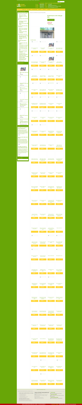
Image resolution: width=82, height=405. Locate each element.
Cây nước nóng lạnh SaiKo (59, 104)
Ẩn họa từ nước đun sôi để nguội (43, 200)
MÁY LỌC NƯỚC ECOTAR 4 (43, 48)
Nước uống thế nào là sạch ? (34, 367)
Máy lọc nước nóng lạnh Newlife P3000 (34, 131)
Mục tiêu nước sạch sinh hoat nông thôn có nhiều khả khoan (43, 298)
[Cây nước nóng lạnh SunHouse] (51, 100)
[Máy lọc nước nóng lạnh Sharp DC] (42, 127)
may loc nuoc (39, 389)
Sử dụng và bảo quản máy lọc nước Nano (43, 256)
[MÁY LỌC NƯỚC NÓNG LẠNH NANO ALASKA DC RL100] (59, 238)
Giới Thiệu (29, 9)
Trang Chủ (24, 9)
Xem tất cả (19, 156)
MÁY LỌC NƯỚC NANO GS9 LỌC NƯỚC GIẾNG (59, 48)
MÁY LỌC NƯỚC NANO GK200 (51, 242)
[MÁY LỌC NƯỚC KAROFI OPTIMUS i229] (59, 58)
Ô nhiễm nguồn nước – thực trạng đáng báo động (51, 367)
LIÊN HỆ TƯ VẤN (49, 22)
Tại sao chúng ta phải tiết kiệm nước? (34, 339)
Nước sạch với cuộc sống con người (42, 173)
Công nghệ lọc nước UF (23, 47)
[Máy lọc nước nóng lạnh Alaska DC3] (34, 252)
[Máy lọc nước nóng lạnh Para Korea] (51, 113)
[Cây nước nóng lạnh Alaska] (42, 113)
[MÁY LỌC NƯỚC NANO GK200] (51, 238)
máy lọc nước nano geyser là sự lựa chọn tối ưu (34, 215)
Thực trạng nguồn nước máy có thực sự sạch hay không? (51, 187)
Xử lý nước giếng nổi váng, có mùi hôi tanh (34, 311)
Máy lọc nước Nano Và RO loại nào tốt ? (35, 200)
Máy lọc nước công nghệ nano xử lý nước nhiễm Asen (34, 187)
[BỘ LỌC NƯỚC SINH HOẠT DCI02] (51, 86)
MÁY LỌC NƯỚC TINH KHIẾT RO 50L (59, 367)
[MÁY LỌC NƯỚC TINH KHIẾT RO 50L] (59, 363)
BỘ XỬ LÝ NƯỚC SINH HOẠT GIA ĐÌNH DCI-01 (43, 90)
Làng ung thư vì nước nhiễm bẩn (51, 173)
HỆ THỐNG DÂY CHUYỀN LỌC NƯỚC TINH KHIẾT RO (23, 128)
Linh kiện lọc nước (21, 61)
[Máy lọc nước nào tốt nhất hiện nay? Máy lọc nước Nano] (34, 237)
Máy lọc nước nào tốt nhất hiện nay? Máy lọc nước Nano (35, 243)
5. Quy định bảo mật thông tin (22, 397)
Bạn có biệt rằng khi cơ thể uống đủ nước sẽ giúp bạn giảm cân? (51, 339)
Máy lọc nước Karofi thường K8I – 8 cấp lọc (51, 76)
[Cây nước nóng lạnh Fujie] (34, 113)
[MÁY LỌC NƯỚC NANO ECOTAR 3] (34, 44)
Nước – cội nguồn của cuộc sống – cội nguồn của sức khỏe (59, 270)
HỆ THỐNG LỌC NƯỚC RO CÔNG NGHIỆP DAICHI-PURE (22, 147)
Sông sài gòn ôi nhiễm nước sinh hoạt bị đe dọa (51, 159)
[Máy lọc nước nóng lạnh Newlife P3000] (34, 127)
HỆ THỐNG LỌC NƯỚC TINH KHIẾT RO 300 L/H (43, 104)
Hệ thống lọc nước (22, 53)
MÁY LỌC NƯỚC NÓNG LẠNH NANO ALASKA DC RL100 (59, 243)
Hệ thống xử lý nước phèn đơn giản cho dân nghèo (43, 270)
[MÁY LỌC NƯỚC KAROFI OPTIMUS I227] (34, 72)
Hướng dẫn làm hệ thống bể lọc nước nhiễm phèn (43, 311)
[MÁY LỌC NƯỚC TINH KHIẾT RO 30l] (42, 363)
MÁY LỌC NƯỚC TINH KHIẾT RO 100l (43, 380)
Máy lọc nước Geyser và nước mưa (59, 173)
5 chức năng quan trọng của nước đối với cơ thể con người (51, 353)
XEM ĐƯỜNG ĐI (49, 23)
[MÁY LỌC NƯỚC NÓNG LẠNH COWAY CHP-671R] (42, 279)
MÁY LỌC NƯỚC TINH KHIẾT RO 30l (43, 367)
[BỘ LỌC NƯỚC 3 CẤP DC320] (34, 86)
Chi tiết (19, 144)
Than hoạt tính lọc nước (59, 255)
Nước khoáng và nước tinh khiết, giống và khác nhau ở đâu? (34, 270)
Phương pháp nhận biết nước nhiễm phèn (34, 353)
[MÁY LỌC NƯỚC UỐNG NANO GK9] (51, 44)
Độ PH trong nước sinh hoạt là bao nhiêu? (43, 325)
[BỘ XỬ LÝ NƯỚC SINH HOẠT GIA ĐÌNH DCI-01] (42, 86)
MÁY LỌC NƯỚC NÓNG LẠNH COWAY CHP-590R (51, 284)
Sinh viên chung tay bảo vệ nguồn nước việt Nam (34, 380)
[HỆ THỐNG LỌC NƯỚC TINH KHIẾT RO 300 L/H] (42, 98)
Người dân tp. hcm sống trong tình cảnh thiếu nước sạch (34, 173)
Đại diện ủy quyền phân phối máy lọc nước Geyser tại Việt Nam (43, 243)
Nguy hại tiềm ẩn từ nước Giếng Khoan (59, 200)
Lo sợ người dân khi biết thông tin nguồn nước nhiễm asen (59, 160)
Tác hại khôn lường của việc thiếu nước (59, 311)
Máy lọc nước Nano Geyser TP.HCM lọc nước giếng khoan (51, 229)
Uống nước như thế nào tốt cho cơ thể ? (34, 145)
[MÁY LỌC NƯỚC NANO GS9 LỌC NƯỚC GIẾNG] (59, 44)
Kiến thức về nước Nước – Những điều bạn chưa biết (51, 381)
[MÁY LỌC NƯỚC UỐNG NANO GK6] (42, 58)
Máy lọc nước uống (22, 14)
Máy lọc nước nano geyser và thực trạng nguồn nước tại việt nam (59, 146)
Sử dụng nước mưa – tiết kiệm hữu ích (34, 325)
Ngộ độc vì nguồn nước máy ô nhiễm (43, 187)
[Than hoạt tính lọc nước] (59, 252)
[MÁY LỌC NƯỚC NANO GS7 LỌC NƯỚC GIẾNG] (34, 58)
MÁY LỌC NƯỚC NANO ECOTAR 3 (34, 48)
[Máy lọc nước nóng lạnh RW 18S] (59, 113)
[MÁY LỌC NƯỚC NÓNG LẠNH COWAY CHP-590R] (51, 279)
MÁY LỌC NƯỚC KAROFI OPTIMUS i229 (59, 62)
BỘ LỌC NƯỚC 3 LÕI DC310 (59, 76)
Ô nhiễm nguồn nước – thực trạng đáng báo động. (35, 298)
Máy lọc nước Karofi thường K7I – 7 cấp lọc (43, 76)
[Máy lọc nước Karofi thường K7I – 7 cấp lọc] (42, 72)
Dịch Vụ (40, 9)
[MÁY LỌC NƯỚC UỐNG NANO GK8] (51, 58)
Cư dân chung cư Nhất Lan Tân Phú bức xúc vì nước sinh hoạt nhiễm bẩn (51, 201)
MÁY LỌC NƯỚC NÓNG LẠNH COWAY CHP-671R (43, 284)
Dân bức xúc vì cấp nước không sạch (51, 297)
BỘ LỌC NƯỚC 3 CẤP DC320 (34, 90)
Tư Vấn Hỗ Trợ (34, 9)
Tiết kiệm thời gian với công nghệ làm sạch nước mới (34, 284)
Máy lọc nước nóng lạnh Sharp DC (43, 131)
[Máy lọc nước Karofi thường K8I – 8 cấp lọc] (51, 72)
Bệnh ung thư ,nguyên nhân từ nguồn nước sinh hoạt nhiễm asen (42, 160)
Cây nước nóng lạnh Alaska (42, 117)
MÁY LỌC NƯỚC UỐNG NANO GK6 (43, 62)
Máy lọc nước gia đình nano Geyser (43, 214)
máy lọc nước (43, 389)
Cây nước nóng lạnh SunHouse (51, 104)
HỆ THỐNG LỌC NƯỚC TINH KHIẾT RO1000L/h (59, 90)
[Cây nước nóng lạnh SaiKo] (59, 100)
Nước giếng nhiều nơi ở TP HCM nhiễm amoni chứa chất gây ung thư (59, 339)
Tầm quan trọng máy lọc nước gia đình (34, 228)
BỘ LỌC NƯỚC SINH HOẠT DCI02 (51, 90)
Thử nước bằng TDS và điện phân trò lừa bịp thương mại (51, 132)
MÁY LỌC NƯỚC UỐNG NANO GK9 (51, 48)
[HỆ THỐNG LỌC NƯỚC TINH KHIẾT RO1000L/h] (59, 86)
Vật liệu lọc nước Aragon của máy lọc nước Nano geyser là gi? (59, 215)
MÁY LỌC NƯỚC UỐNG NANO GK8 (51, 62)
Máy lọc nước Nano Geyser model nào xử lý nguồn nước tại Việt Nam (51, 215)
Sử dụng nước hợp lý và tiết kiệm (59, 353)
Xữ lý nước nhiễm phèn (51, 255)
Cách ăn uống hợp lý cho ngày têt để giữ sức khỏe (43, 353)
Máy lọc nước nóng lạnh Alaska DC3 (34, 256)
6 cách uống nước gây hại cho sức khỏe (59, 325)
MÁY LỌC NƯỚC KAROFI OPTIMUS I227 (35, 76)
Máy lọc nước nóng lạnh (23, 28)
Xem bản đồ (53, 404)
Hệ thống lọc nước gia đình (22, 13)
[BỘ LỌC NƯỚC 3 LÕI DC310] (59, 72)
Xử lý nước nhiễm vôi (43, 338)
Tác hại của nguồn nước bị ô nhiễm (59, 284)
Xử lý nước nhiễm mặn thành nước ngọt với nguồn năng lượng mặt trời (51, 312)
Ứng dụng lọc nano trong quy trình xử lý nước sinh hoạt (59, 298)
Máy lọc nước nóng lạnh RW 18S (59, 117)
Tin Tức (44, 9)
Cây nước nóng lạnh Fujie (34, 117)
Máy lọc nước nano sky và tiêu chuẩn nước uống (34, 159)
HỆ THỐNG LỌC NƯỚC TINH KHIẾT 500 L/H (34, 104)
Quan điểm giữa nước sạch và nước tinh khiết (43, 145)
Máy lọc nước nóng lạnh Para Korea (51, 117)
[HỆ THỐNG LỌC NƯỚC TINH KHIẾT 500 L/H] (34, 100)
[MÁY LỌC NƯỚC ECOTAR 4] (42, 44)
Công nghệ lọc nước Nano (51, 145)
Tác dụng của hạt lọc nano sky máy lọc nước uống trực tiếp (59, 132)
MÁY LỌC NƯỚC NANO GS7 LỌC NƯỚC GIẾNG (34, 62)
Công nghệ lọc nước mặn (51, 270)
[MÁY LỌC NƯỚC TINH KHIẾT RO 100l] (42, 376)
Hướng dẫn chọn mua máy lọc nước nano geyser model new (59, 187)
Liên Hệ (48, 9)
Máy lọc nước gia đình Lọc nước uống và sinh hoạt (43, 229)
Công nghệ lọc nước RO (23, 46)
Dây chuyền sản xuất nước (22, 34)
